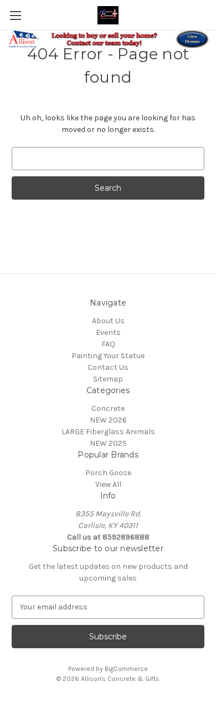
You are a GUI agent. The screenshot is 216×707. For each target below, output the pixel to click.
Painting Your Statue (108, 355)
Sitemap (108, 379)
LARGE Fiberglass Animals (108, 431)
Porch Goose (108, 472)
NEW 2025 (108, 443)
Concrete (108, 408)
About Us (108, 320)
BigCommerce (126, 669)
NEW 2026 (108, 420)
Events (108, 332)
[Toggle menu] (15, 15)
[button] (108, 39)
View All (108, 484)
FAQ (108, 344)
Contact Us (108, 367)
